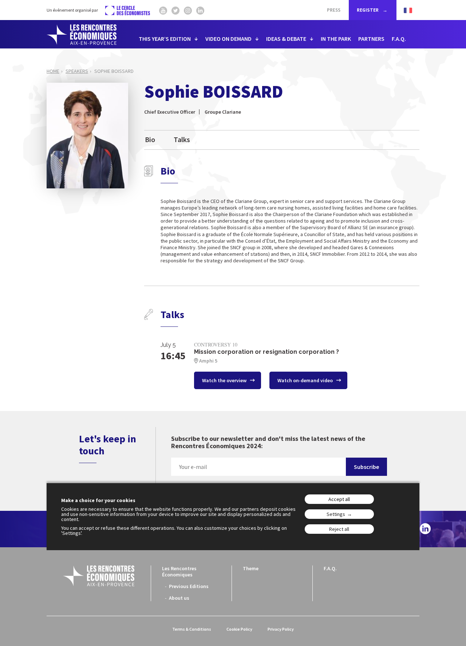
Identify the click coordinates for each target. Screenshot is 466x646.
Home (53, 71)
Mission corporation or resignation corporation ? (266, 351)
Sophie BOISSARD (114, 71)
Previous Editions (189, 586)
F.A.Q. (399, 38)
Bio (150, 139)
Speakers (77, 71)
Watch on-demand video (305, 380)
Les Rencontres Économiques (179, 571)
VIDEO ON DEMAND (228, 38)
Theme (250, 568)
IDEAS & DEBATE (286, 38)
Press (333, 10)
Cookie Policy (239, 629)
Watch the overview (225, 380)
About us (179, 598)
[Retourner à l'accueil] (81, 34)
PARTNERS (371, 38)
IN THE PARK (336, 38)
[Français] (404, 10)
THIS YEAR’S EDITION (165, 38)
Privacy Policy (281, 629)
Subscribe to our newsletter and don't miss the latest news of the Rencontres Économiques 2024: (268, 442)
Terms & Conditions (191, 629)
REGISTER (368, 10)
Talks (182, 139)
